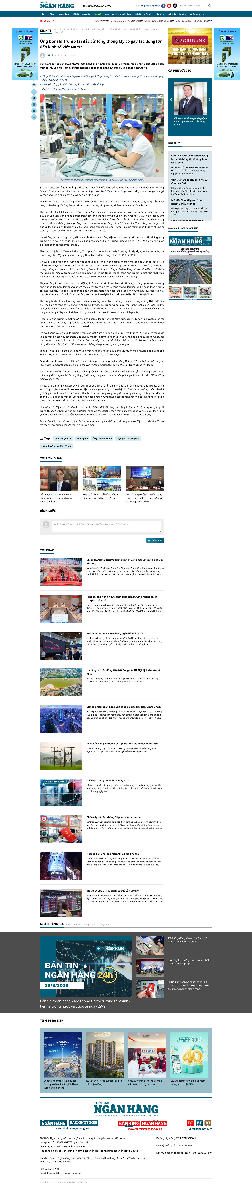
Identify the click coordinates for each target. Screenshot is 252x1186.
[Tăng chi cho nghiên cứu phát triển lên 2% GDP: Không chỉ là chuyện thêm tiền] (61, 609)
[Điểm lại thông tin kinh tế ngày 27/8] (61, 792)
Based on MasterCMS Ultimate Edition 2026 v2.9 (63, 1182)
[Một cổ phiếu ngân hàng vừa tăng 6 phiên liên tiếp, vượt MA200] (61, 719)
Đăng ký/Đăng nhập (150, 5)
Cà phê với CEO (179, 70)
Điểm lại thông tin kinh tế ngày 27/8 (108, 780)
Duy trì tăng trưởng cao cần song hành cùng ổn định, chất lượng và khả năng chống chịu (144, 498)
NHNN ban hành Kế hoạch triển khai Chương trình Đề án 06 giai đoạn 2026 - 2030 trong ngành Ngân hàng (189, 985)
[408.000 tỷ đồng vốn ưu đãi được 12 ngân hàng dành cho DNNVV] (150, 945)
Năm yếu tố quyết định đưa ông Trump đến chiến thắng (73, 84)
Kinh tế (97, 14)
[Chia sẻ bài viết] (34, 111)
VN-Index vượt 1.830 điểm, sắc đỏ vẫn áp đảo (113, 890)
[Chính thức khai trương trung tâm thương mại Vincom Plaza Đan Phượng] (61, 572)
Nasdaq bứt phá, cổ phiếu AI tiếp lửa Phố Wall (113, 853)
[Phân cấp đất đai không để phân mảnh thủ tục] (61, 829)
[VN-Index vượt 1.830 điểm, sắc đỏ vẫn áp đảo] (61, 903)
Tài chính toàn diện (81, 14)
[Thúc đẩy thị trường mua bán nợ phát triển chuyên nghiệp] (150, 967)
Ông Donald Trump (102, 438)
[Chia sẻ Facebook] (34, 92)
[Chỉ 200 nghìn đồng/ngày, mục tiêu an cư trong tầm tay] (147, 1055)
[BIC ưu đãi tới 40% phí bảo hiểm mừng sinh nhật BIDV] (189, 1055)
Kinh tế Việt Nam (62, 438)
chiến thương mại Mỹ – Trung (56, 446)
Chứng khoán (114, 29)
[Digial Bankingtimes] (199, 1125)
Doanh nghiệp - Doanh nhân (118, 14)
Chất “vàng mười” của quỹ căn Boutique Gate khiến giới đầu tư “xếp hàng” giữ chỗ (61, 1084)
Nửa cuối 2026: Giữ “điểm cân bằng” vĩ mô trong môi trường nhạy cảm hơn (56, 498)
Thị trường (159, 14)
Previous (171, 99)
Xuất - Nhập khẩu (132, 29)
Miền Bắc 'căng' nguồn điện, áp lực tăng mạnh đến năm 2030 (122, 743)
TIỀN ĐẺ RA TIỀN (52, 1021)
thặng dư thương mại (128, 438)
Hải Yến (50, 55)
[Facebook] (163, 5)
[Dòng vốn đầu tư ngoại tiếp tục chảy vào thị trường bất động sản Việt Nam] (190, 98)
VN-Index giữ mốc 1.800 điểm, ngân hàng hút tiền (116, 633)
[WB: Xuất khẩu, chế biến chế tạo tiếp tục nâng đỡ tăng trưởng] (102, 478)
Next (209, 99)
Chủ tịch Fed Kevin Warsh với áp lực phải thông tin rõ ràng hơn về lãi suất (190, 159)
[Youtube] (169, 5)
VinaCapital (82, 438)
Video (68, 924)
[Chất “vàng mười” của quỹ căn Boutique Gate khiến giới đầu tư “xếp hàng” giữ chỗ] (63, 1055)
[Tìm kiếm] (210, 5)
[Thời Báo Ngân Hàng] (59, 5)
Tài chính (85, 29)
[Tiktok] (175, 5)
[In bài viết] (34, 117)
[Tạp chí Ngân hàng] (142, 1125)
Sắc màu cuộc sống (177, 14)
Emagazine (104, 924)
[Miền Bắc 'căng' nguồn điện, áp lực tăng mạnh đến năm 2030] (61, 756)
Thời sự (51, 14)
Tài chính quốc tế (142, 14)
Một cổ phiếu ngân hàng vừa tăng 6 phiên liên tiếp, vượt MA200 (124, 707)
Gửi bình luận (155, 540)
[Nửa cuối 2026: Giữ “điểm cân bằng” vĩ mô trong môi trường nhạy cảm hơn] (59, 478)
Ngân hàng (64, 14)
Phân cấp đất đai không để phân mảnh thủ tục (114, 817)
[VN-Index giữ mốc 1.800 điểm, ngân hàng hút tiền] (61, 645)
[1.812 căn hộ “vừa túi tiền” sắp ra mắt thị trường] (105, 1055)
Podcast (78, 924)
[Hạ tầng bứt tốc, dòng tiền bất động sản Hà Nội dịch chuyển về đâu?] (61, 682)
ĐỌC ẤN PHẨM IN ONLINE (183, 228)
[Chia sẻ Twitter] (34, 98)
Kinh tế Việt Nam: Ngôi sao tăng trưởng (64, 89)
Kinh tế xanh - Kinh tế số (66, 29)
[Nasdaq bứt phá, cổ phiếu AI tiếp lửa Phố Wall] (61, 866)
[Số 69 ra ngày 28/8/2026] (190, 267)
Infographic (90, 924)
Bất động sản (98, 29)
